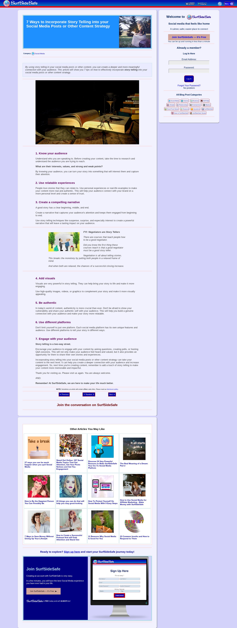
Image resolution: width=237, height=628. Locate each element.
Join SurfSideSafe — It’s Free (189, 37)
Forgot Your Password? (189, 85)
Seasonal (186, 109)
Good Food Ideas (172, 109)
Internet (186, 101)
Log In (189, 79)
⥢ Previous (64, 394)
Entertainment (196, 105)
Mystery (208, 105)
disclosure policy (112, 389)
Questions (196, 109)
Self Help (206, 101)
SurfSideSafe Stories (199, 113)
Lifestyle (172, 105)
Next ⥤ (112, 394)
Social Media (40, 54)
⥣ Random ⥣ (89, 394)
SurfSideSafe (208, 109)
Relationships (183, 105)
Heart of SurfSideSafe (181, 113)
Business (196, 101)
